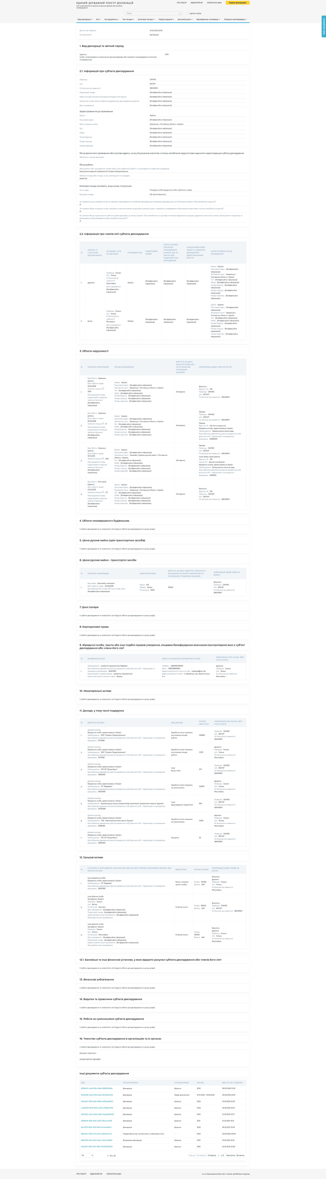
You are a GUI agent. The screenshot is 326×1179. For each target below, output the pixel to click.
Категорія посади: (145, 19)
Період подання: (165, 19)
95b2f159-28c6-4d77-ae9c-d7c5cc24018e (96, 1140)
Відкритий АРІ (197, 3)
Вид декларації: (84, 19)
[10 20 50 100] (87, 1155)
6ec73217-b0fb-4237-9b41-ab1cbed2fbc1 (96, 1127)
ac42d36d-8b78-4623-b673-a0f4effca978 (97, 1108)
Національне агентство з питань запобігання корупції (228, 1174)
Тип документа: (110, 19)
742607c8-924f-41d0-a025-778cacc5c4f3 (96, 1121)
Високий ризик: (184, 19)
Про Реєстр (182, 3)
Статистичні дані (214, 3)
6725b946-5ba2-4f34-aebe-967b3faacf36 (97, 1095)
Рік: (97, 19)
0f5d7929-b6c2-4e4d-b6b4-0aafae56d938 (97, 1114)
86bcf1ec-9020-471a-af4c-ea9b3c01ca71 (96, 1134)
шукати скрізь (195, 13)
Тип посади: (127, 19)
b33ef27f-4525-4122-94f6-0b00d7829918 (96, 1147)
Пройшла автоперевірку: (234, 19)
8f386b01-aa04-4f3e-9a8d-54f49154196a (96, 1088)
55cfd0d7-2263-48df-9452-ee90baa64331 (97, 1101)
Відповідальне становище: (207, 19)
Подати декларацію (237, 3)
